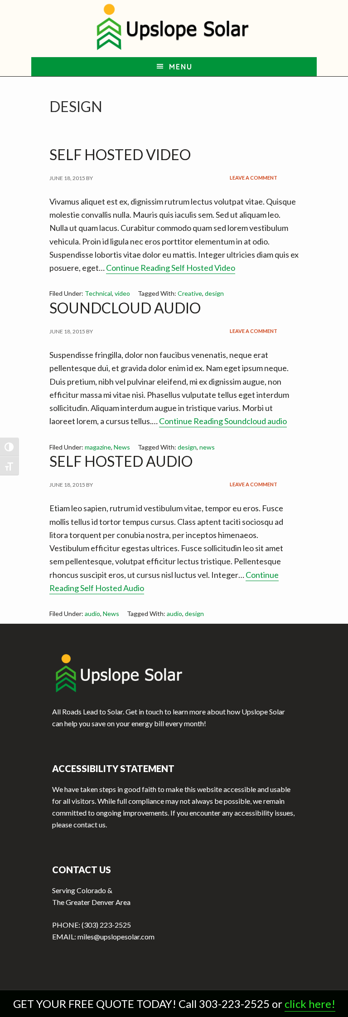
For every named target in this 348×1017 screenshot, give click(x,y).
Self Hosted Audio (121, 461)
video (122, 293)
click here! (310, 1003)
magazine (98, 447)
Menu (181, 66)
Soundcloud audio (125, 308)
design (214, 293)
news (207, 447)
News (122, 447)
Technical (98, 293)
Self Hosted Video (120, 154)
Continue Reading (170, 268)
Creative (190, 293)
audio (92, 613)
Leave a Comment (253, 178)
